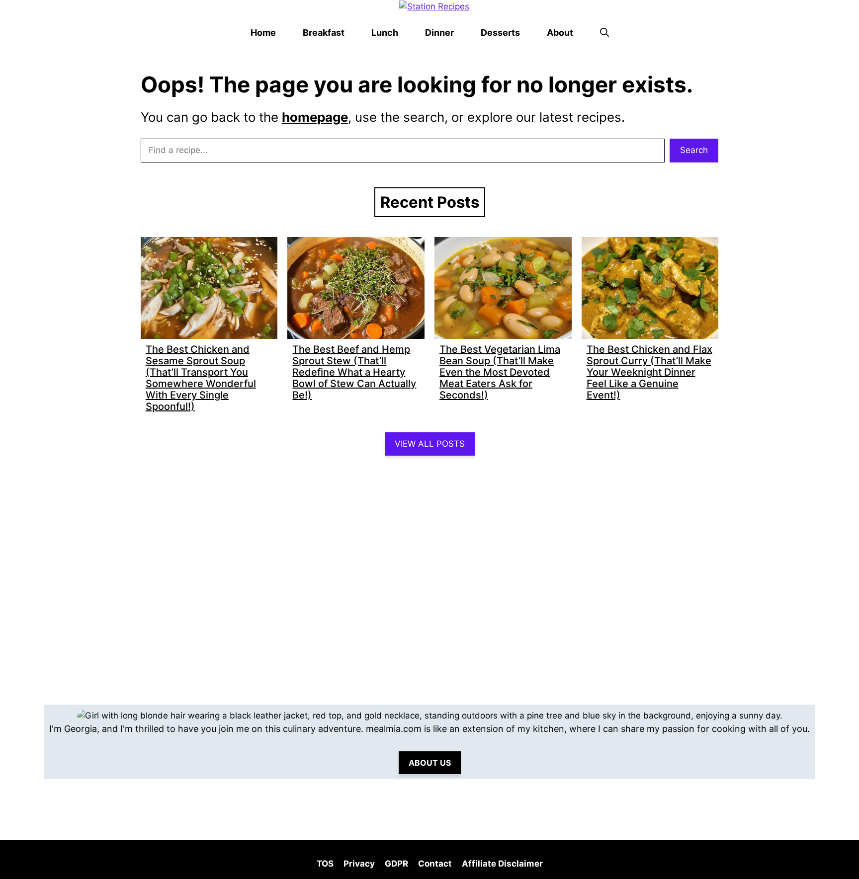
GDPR (396, 864)
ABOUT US (430, 763)
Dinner (439, 32)
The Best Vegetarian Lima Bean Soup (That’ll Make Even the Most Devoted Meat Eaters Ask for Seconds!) (499, 372)
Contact (435, 864)
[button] (604, 33)
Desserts (500, 32)
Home (263, 32)
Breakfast (323, 32)
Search (694, 150)
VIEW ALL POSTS (430, 444)
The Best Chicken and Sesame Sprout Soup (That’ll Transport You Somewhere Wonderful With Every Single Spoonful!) (201, 377)
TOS (325, 864)
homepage (315, 117)
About (560, 32)
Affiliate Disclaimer (502, 864)
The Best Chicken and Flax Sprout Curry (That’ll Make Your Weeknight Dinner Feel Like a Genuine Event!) (649, 372)
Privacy (359, 864)
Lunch (384, 32)
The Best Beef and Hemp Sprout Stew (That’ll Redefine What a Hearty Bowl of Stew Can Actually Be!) (354, 372)
